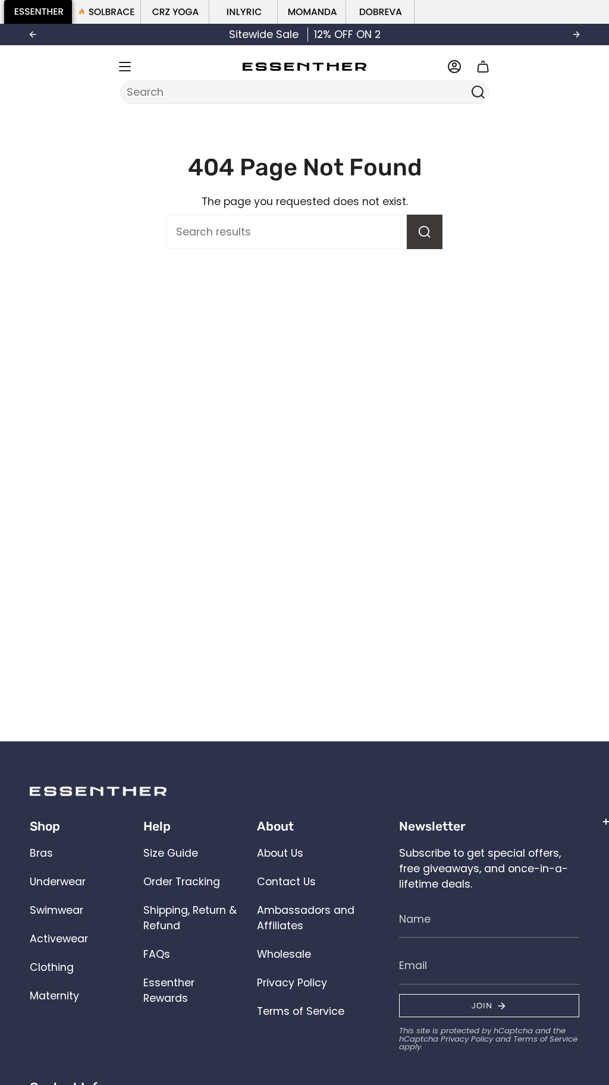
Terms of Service (300, 1011)
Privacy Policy (292, 983)
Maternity (54, 996)
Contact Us (286, 882)
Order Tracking (181, 882)
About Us (280, 853)
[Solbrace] (107, 12)
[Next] (576, 34)
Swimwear (56, 910)
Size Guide (170, 853)
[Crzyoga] (175, 12)
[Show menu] (125, 66)
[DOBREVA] (380, 12)
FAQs (156, 954)
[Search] (478, 92)
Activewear (59, 939)
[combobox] (297, 92)
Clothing (52, 967)
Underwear (58, 882)
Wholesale (284, 954)
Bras (41, 853)
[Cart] (483, 66)
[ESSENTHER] (38, 12)
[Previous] (32, 34)
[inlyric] (243, 12)
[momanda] (312, 12)
